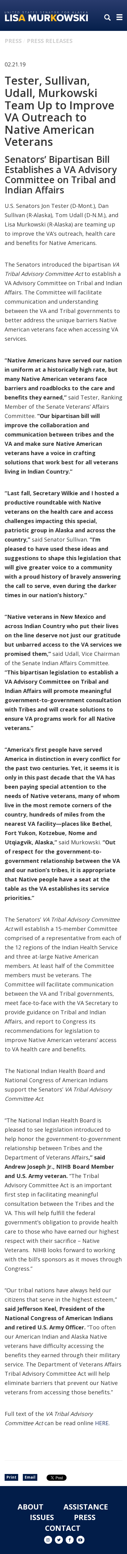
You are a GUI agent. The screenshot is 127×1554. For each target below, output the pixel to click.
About (30, 1506)
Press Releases (49, 40)
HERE (102, 1423)
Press (13, 40)
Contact (62, 1528)
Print (11, 1477)
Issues (42, 1517)
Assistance (85, 1506)
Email (30, 1477)
